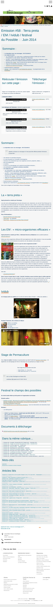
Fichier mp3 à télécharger (38, 99)
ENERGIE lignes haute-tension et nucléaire (11, 584)
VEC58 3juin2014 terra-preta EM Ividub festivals (15, 431)
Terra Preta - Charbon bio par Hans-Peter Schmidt (15, 219)
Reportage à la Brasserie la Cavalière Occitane (12, 480)
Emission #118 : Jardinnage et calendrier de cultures (13, 478)
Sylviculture (25, 586)
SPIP (41, 600)
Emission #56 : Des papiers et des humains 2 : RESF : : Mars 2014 (17, 453)
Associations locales (40, 567)
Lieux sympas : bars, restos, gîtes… (42, 556)
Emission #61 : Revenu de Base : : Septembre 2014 (14, 446)
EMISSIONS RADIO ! (6, 25)
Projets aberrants (6, 590)
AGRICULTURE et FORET (8, 581)
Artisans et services (40, 563)
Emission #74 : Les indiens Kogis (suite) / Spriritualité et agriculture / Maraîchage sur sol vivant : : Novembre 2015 (25, 507)
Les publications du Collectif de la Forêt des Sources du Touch (30, 583)
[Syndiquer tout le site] (40, 527)
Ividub (14, 62)
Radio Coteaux (14, 416)
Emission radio (31, 481)
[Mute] (22, 99)
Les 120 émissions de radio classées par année (19, 25)
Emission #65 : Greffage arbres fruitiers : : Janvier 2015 (13, 514)
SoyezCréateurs (36, 600)
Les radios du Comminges (22, 562)
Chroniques (20, 557)
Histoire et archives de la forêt (28, 589)
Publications (5, 561)
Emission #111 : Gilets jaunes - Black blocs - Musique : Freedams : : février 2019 (18, 488)
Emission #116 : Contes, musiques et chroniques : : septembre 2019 (16, 484)
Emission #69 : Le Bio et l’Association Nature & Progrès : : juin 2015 (16, 510)
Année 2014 (30, 25)
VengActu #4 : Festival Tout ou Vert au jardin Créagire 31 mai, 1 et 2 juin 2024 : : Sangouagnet (22, 474)
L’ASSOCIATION (8, 553)
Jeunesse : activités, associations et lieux (43, 566)
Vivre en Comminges (8, 506)
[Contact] (47, 6)
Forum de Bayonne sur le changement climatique (15, 404)
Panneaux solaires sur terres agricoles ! (10, 579)
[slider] (24, 99)
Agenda (6, 69)
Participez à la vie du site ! (46, 605)
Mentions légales (32, 598)
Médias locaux (39, 572)
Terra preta (6, 218)
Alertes (6, 577)
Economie (41, 515)
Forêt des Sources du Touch (29, 578)
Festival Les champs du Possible (14, 65)
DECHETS (5, 582)
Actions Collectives (26, 581)
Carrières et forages (7, 587)
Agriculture (4, 464)
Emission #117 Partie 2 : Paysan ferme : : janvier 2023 (13, 481)
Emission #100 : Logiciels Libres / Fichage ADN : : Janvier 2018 (15, 497)
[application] (16, 99)
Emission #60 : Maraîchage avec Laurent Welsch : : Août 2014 (16, 448)
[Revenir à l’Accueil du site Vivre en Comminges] (28, 12)
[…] (48, 281)
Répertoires (40, 553)
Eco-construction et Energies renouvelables (44, 561)
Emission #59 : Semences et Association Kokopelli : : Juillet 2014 (17, 449)
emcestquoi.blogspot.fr (9, 274)
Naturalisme (25, 585)
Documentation (5, 555)
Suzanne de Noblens (27, 600)
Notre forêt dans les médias (27, 591)
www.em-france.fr (5, 236)
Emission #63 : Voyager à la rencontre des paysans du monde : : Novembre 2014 (20, 443)
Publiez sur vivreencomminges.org (8, 556)
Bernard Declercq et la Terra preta (11, 216)
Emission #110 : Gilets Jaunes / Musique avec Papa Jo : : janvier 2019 (16, 491)
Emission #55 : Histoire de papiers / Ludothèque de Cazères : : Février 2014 (19, 454)
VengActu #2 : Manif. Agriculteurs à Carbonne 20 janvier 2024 (15, 477)
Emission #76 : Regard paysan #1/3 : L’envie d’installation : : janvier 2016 (17, 504)
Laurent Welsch (31, 478)
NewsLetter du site (5, 528)
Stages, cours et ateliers (40, 558)
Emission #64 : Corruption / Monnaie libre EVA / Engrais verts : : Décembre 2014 (20, 442)
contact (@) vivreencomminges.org (12, 542)
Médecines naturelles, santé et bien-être (43, 569)
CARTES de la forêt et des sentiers (28, 588)
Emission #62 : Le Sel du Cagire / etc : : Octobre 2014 (15, 445)
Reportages (20, 559)
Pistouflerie (7, 70)
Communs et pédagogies (29, 495)
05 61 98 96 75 (7, 539)
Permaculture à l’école (6, 558)
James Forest (37, 481)
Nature (10, 476)
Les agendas (46, 577)
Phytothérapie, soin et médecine (7, 485)
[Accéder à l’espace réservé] (51, 6)
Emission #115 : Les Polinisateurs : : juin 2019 (11, 487)
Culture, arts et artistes (40, 564)
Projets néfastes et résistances (22, 489)
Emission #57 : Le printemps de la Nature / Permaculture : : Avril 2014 (18, 452)
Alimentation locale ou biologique (42, 555)
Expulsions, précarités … (8, 585)
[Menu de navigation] (2, 2)
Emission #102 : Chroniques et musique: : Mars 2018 (13, 495)
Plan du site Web (9, 549)
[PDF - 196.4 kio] (26, 365)
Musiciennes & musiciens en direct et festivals (11, 465)
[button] (45, 6)
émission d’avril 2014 (41, 360)
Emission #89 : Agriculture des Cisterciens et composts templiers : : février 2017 (18, 500)
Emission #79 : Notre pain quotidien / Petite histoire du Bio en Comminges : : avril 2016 (20, 502)
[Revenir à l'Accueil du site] (1, 25)
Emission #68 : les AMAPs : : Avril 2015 (10, 512)
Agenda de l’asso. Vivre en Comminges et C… (13, 526)
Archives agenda (45, 579)
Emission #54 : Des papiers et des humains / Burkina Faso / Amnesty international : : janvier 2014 (24, 456)
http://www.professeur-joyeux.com (11, 403)
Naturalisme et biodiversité (40, 521)
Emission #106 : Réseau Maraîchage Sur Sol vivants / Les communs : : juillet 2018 (19, 493)
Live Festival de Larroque (25, 69)
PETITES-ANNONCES (40, 570)
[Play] (7, 99)
